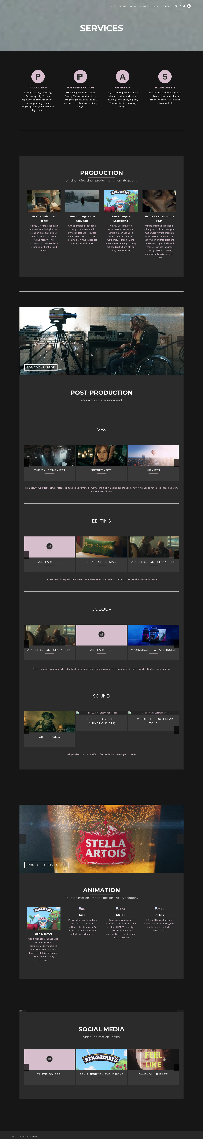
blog (156, 6)
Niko (82, 846)
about (122, 6)
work (133, 6)
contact (167, 6)
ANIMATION (122, 87)
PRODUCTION (38, 87)
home (112, 6)
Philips (159, 846)
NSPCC (120, 846)
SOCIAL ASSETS (165, 87)
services (145, 6)
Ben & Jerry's (43, 865)
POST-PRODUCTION (80, 87)
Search (189, 6)
